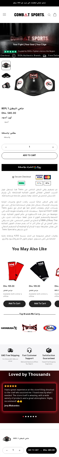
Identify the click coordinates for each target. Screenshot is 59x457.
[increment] (53, 147)
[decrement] (6, 147)
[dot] (23, 416)
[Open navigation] (4, 14)
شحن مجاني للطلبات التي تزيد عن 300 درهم (29, 3)
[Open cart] (54, 14)
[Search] (49, 14)
